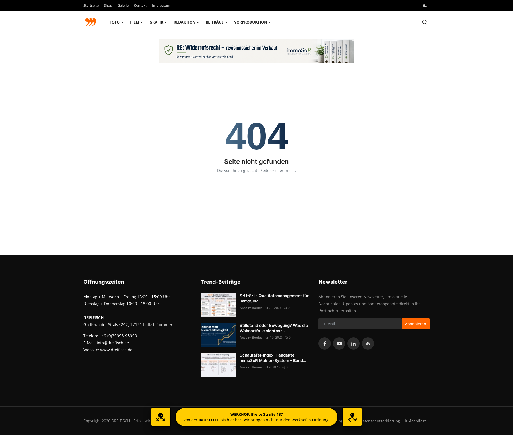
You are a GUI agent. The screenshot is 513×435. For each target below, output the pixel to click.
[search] (425, 22)
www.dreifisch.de (116, 349)
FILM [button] (134, 22)
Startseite (91, 5)
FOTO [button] (115, 22)
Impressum (161, 5)
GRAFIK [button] (156, 22)
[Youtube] (339, 343)
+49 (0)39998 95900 (118, 335)
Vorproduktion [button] (250, 22)
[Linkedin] (353, 343)
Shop (108, 5)
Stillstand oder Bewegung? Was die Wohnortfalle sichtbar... (274, 328)
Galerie (123, 5)
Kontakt (140, 5)
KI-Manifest (415, 420)
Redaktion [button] (184, 22)
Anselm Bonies (251, 307)
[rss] (368, 343)
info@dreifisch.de (113, 342)
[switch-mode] (426, 5)
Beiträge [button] (215, 22)
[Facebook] (324, 343)
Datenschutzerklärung (380, 420)
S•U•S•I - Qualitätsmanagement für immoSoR (274, 298)
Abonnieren (415, 323)
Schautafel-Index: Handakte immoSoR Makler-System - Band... (273, 358)
